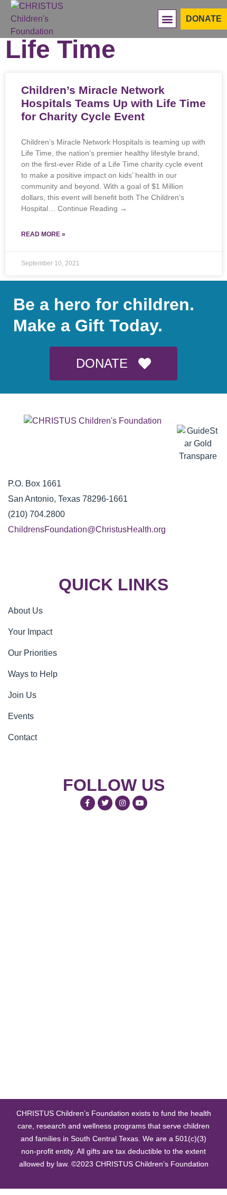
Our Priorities (32, 652)
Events (21, 716)
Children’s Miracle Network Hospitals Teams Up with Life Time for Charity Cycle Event (113, 103)
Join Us (22, 695)
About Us (25, 610)
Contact (22, 737)
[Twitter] (105, 803)
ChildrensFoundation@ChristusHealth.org (87, 529)
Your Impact (30, 631)
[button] (167, 18)
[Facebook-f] (87, 803)
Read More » (43, 234)
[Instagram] (122, 803)
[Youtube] (140, 803)
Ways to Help (33, 674)
